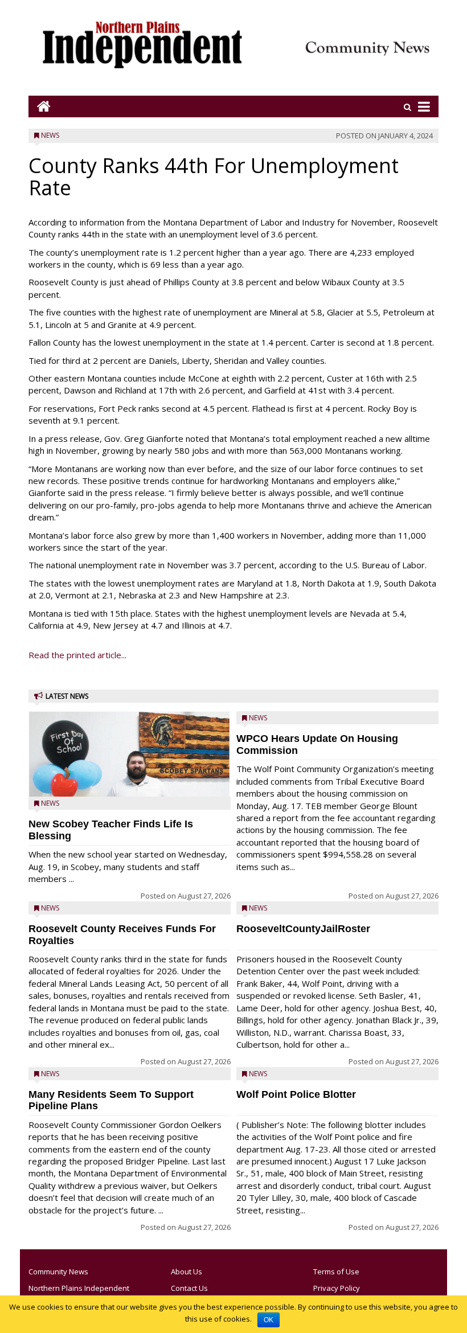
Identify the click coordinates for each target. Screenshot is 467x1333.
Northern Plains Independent (78, 1288)
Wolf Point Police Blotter (296, 1094)
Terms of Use (336, 1271)
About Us (186, 1271)
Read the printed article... (77, 655)
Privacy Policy (336, 1288)
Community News (58, 1271)
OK (268, 1320)
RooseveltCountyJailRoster (303, 928)
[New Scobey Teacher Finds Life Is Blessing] (129, 780)
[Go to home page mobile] (39, 106)
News (50, 135)
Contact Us (189, 1288)
